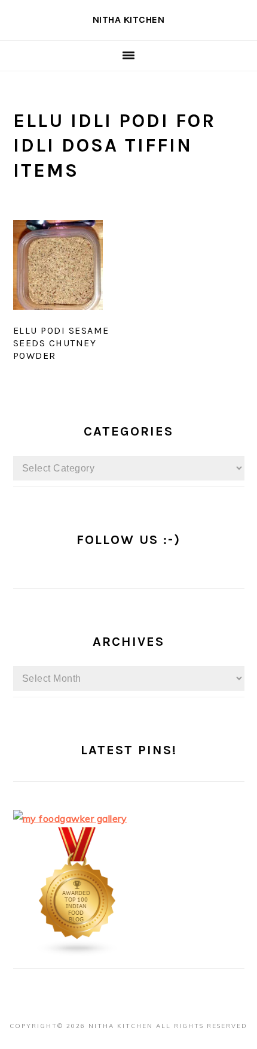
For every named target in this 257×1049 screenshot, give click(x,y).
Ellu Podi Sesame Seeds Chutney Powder (61, 343)
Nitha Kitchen (129, 19)
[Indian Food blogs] (77, 953)
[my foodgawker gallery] (70, 818)
